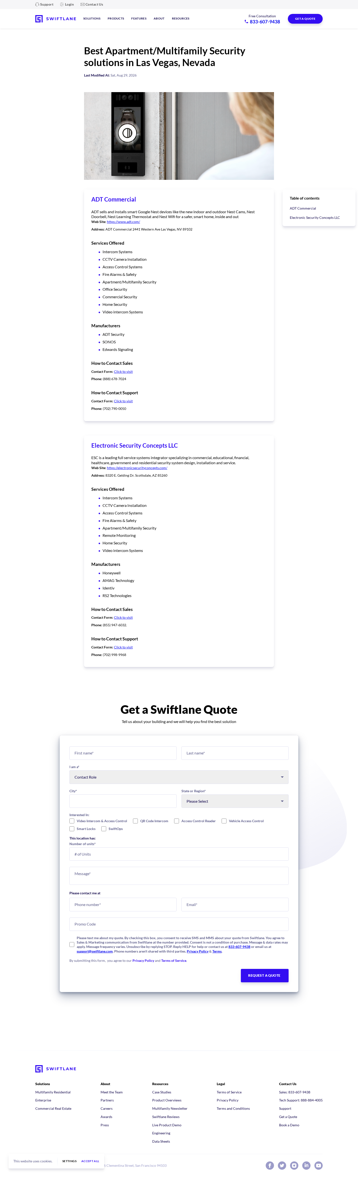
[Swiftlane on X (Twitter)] (282, 1165)
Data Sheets (161, 1141)
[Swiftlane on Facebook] (270, 1165)
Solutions (91, 18)
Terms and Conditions (233, 1108)
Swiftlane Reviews (165, 1117)
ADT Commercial (303, 208)
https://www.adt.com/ (123, 222)
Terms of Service (173, 960)
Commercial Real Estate (53, 1108)
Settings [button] (69, 1161)
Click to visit (123, 371)
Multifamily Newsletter (170, 1108)
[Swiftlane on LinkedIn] (306, 1165)
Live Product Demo (166, 1125)
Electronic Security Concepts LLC (315, 217)
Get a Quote (288, 1117)
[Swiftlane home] (55, 18)
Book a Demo (289, 1125)
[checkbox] (179, 825)
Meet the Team (112, 1092)
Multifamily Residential (53, 1092)
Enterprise (43, 1100)
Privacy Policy (197, 951)
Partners (107, 1100)
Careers (107, 1108)
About (159, 18)
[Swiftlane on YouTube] (318, 1165)
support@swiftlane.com (95, 951)
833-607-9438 (239, 947)
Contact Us (94, 4)
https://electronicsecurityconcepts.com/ (137, 468)
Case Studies (161, 1092)
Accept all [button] (90, 1161)
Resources (180, 18)
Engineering (161, 1133)
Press (105, 1125)
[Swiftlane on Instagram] (294, 1165)
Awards (106, 1117)
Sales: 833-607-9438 (294, 1092)
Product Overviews (166, 1100)
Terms (217, 951)
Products (116, 18)
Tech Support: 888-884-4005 (301, 1100)
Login (69, 4)
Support (46, 4)
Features (138, 18)
